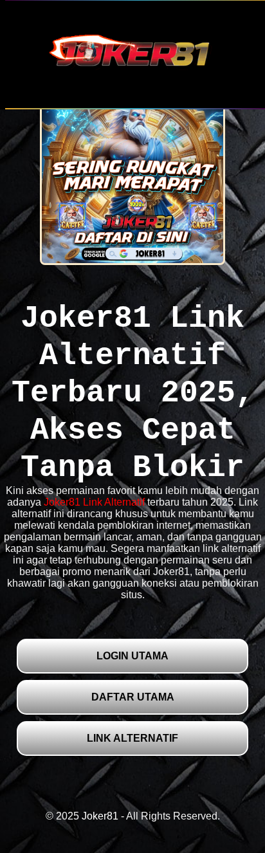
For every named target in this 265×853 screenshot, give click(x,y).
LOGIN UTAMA (132, 655)
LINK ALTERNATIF (132, 738)
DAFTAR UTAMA (132, 697)
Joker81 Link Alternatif (94, 502)
